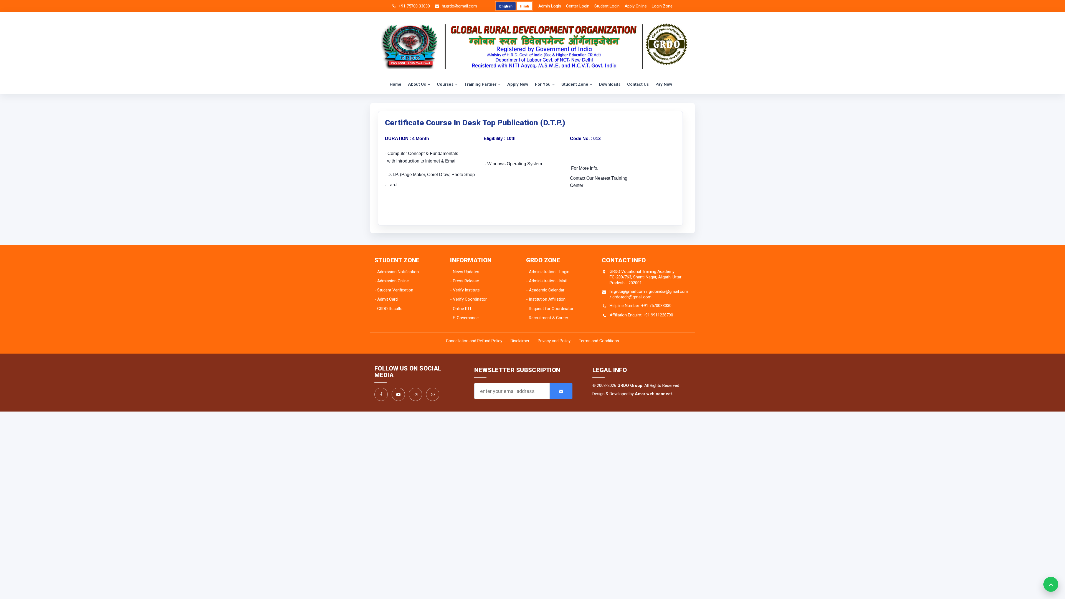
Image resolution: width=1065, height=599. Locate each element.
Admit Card (387, 299)
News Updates (466, 271)
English (506, 6)
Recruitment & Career (548, 317)
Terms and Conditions (599, 340)
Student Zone (574, 84)
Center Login (577, 6)
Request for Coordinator (551, 308)
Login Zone (662, 6)
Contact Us (638, 84)
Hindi (524, 6)
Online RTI (462, 308)
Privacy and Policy (554, 340)
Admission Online (393, 280)
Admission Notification (398, 271)
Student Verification (395, 290)
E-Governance (466, 317)
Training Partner (480, 84)
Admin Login (549, 6)
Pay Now (663, 84)
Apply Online (636, 6)
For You (543, 84)
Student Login (607, 6)
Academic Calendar (546, 290)
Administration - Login (549, 271)
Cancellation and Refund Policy (474, 340)
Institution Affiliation (547, 299)
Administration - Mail (548, 280)
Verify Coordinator (470, 299)
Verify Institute (466, 290)
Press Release (466, 280)
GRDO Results (389, 308)
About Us (417, 84)
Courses (445, 84)
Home (395, 84)
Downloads (609, 84)
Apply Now (517, 84)
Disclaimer (520, 340)
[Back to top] (1050, 584)
